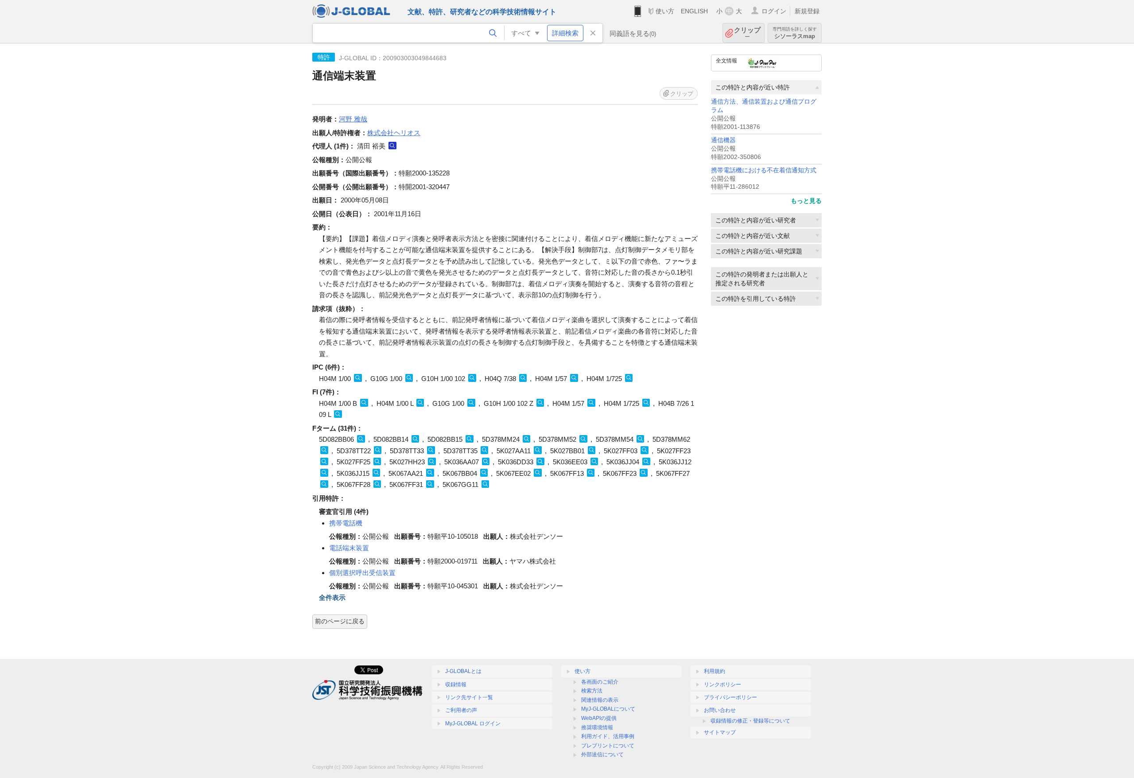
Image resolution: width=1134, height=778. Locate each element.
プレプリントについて (607, 746)
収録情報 (455, 684)
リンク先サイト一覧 (469, 697)
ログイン (773, 11)
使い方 (665, 11)
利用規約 (714, 671)
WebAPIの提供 (599, 718)
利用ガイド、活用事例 (607, 736)
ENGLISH (694, 11)
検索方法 (591, 691)
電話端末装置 (349, 548)
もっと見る (806, 200)
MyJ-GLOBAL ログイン (473, 723)
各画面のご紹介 (599, 682)
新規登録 (807, 11)
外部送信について (602, 754)
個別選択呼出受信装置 (362, 572)
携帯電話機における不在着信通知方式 (763, 170)
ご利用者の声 (461, 710)
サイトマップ (720, 732)
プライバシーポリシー (730, 697)
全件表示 (332, 597)
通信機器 (723, 140)
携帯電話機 (345, 523)
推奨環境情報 (597, 727)
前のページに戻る (340, 621)
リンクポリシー (722, 684)
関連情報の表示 (599, 700)
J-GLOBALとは (463, 671)
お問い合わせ (720, 710)
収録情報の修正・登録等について (750, 721)
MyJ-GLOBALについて (608, 709)
